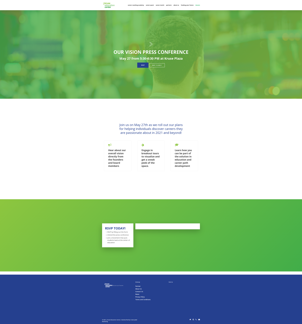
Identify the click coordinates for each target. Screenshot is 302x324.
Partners (169, 5)
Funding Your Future (187, 5)
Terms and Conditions (143, 299)
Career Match (160, 5)
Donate (197, 5)
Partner (138, 286)
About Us (176, 5)
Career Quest (150, 5)
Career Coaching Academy (136, 5)
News (137, 294)
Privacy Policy (140, 297)
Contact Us (139, 291)
